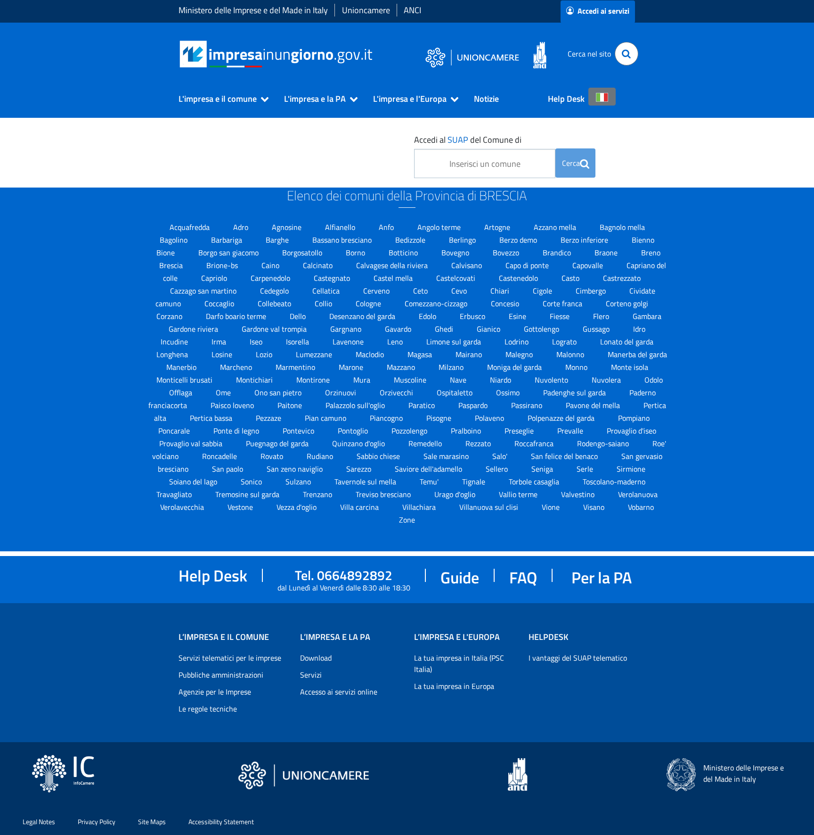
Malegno (520, 354)
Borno (356, 252)
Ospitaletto (455, 392)
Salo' (500, 456)
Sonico (252, 481)
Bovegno (456, 252)
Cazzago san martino (204, 290)
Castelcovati (456, 278)
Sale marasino (447, 456)
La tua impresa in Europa (454, 686)
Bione (166, 252)
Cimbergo (592, 290)
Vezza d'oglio (297, 507)
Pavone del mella (594, 405)
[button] (219, 99)
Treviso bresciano (384, 494)
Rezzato (479, 443)
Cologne (369, 303)
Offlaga (181, 392)
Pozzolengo (410, 430)
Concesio (506, 303)
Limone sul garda (454, 341)
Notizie (486, 98)
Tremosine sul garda (248, 494)
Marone (352, 367)
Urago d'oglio (455, 494)
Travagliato (175, 494)
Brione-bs (223, 265)
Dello (299, 316)
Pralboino (467, 430)
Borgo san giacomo (229, 252)
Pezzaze (269, 418)
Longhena (173, 354)
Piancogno (387, 418)
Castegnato (333, 278)
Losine (223, 354)
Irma (220, 341)
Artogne (498, 227)
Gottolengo (542, 329)
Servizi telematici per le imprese (230, 657)
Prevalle (571, 430)
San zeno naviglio (296, 469)
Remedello (426, 443)
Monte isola (629, 367)
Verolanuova (638, 494)
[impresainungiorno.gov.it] (376, 54)
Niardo (501, 379)
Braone (606, 252)
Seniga (543, 469)
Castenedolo (519, 278)
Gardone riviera (194, 329)
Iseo (257, 341)
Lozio (265, 354)
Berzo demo (519, 240)
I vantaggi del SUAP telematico (578, 657)
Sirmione (631, 469)
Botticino (404, 252)
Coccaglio (220, 303)
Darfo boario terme (237, 316)
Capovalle (588, 265)
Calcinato (318, 265)
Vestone (241, 507)
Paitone (290, 405)
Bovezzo (507, 252)
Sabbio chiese (379, 456)
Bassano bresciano (343, 240)
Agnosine (287, 227)
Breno (650, 252)
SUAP (458, 139)
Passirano (527, 405)
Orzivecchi (397, 392)
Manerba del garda (637, 354)
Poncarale (175, 430)
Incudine (175, 341)
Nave (459, 379)
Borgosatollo (303, 252)
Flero (602, 316)
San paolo (228, 469)
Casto (571, 278)
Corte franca (563, 303)
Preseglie (520, 430)
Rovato (272, 456)
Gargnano (346, 329)
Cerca (571, 163)
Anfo (387, 227)
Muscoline (411, 379)
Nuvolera (607, 379)
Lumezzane (315, 354)
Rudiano (321, 456)
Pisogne (439, 418)
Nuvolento (552, 379)
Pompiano (634, 418)
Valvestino (578, 494)
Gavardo (399, 329)
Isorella (298, 341)
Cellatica (327, 290)
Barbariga (227, 240)
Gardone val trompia (275, 329)
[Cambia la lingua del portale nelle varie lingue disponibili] (602, 97)
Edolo (428, 316)
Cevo (460, 290)
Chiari (500, 290)
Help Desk (566, 98)
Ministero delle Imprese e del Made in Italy (253, 10)
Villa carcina (360, 507)
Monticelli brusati (185, 379)
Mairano (470, 354)
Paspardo (473, 405)
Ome (224, 392)
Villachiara (420, 507)
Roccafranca (534, 443)
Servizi (311, 674)
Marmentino (296, 367)
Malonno (571, 354)
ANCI (412, 10)
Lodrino (517, 341)
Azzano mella (556, 227)
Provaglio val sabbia (191, 443)
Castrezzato (622, 278)
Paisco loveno (233, 405)
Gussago (597, 329)
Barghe (278, 240)
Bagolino (174, 240)
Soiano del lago (194, 481)
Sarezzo (359, 469)
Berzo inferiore (585, 240)
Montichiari (255, 379)
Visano (594, 507)
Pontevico (299, 430)
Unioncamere (366, 10)
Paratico (422, 405)
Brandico (558, 252)
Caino (271, 265)
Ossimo (508, 392)
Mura (362, 379)
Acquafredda (191, 227)
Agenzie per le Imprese (215, 691)
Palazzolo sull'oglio (356, 405)
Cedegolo (275, 290)
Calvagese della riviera (393, 265)
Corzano (170, 316)
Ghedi (445, 329)
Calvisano (467, 265)
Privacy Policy (96, 822)
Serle (586, 469)
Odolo (653, 379)
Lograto (565, 341)
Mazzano (402, 367)
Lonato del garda (626, 341)
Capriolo (215, 278)
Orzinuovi (341, 392)
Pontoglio (354, 430)
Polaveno (490, 418)
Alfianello (341, 227)
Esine (518, 316)
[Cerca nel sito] (626, 53)
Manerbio (182, 367)
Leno (396, 341)
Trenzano (318, 494)
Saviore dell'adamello (429, 469)
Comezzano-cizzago (437, 303)
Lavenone (349, 341)
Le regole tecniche (208, 708)
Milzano (452, 367)
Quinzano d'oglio (359, 443)
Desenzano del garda (363, 316)
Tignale (474, 481)
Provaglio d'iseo (631, 430)
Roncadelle (220, 456)
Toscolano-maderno (614, 481)
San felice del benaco (565, 456)
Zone (407, 519)
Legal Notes (39, 822)
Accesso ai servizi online (338, 691)
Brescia (172, 265)
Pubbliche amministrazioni (221, 674)
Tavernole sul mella (366, 481)
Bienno (643, 240)
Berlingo (463, 240)
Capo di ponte (528, 265)
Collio (324, 303)
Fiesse (560, 316)
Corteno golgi (627, 303)
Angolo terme (440, 227)
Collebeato (275, 303)
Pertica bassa (212, 418)
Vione (552, 507)
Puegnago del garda (278, 443)
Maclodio (371, 354)
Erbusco (473, 316)
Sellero (498, 469)
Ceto (421, 290)
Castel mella (394, 278)
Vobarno (641, 507)
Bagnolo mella (622, 227)
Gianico (489, 329)
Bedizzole (411, 240)
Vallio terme (519, 494)
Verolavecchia (183, 507)
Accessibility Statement (221, 822)
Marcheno (237, 367)
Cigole (543, 290)
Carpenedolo (271, 278)
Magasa (420, 354)
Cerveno (377, 290)
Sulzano (299, 481)
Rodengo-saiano (604, 443)
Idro (639, 329)
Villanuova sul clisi (489, 507)
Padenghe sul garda (575, 392)
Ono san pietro (278, 392)
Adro (241, 227)
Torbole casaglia (535, 481)
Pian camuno (326, 418)
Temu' (430, 481)
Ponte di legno (237, 430)
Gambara (647, 316)
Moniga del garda (515, 367)
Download (316, 657)
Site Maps (152, 822)
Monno (577, 367)
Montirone (314, 379)
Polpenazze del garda (562, 418)
